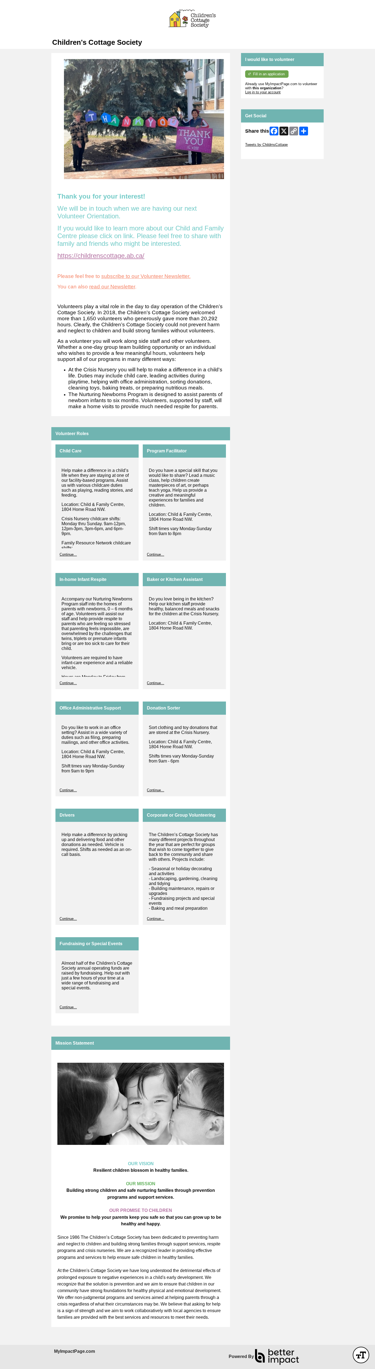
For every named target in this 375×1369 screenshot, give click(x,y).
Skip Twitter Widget (260, 140)
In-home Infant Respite (83, 579)
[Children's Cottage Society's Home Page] (187, 19)
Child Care (71, 451)
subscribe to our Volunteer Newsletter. (146, 276)
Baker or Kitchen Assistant (175, 579)
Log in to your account (263, 92)
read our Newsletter (112, 287)
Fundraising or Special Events (91, 943)
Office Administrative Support (90, 708)
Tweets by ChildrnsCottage (266, 145)
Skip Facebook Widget (263, 153)
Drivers (67, 815)
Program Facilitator (167, 451)
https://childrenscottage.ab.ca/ (100, 255)
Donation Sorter (163, 708)
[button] (361, 1355)
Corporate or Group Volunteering (181, 815)
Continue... (68, 554)
